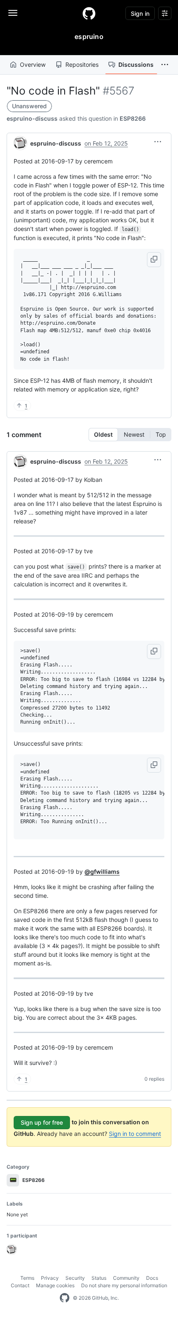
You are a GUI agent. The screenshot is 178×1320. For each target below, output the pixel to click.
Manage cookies (55, 1285)
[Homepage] (89, 13)
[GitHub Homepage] (65, 1298)
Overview (33, 64)
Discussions (136, 64)
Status (98, 1278)
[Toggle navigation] (13, 13)
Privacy (50, 1278)
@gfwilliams (102, 871)
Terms (27, 1278)
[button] (164, 64)
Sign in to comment (135, 1133)
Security (75, 1278)
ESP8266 (133, 118)
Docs (152, 1278)
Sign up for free (42, 1122)
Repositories (82, 64)
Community (126, 1278)
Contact (20, 1285)
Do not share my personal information (124, 1285)
